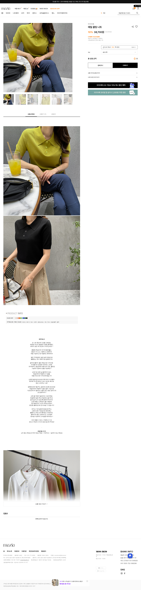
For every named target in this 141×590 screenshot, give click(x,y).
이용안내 (16, 551)
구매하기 (125, 65)
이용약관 (23, 551)
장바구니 (100, 65)
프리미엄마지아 (62, 13)
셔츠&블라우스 (44, 13)
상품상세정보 (31, 114)
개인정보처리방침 (34, 551)
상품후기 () (43, 114)
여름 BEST (18, 9)
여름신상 (25, 9)
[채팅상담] (130, 556)
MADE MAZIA (44, 9)
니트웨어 (16, 13)
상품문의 (53, 114)
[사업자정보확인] (24, 560)
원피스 (34, 13)
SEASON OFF (55, 9)
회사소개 (9, 551)
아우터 (8, 13)
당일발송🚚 (34, 9)
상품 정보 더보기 (41, 504)
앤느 (53, 13)
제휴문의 (43, 551)
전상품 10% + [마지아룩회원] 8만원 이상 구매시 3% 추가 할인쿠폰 (71, 1)
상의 (22, 13)
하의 (28, 13)
